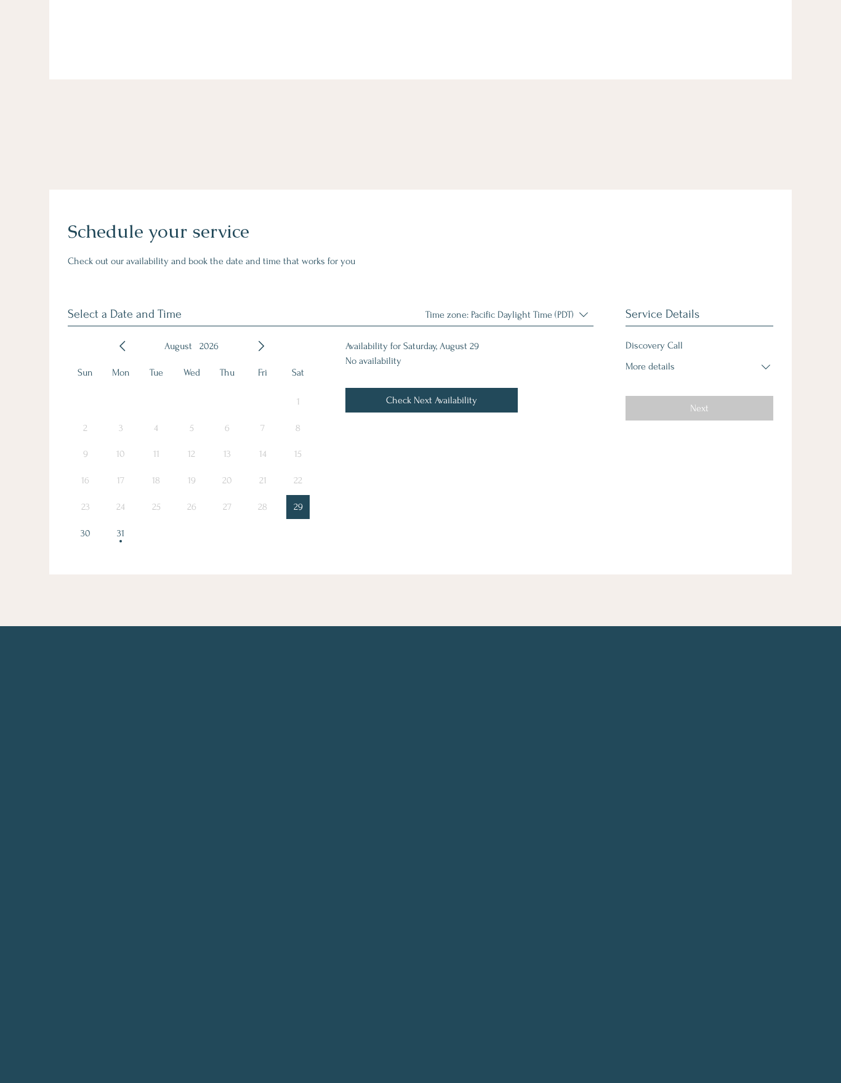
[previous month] (122, 346)
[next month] (261, 346)
